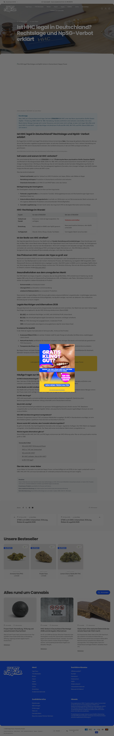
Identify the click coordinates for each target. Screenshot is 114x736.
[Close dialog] (73, 345)
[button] (57, 366)
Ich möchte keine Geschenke (57, 390)
